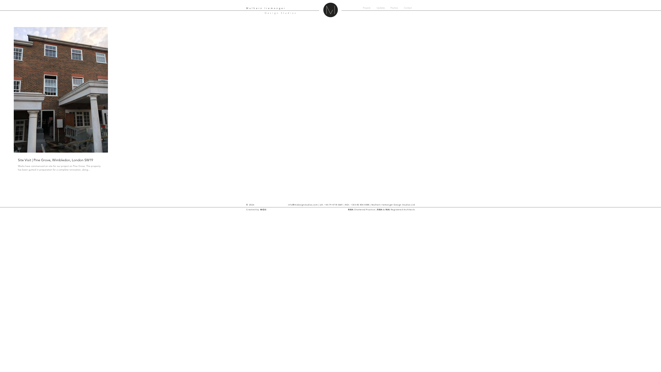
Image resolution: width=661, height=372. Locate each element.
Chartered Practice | (365, 209)
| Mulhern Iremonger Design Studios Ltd (392, 204)
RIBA (350, 209)
